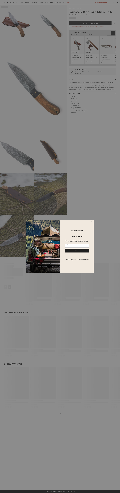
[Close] (92, 221)
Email (67, 244)
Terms (79, 260)
